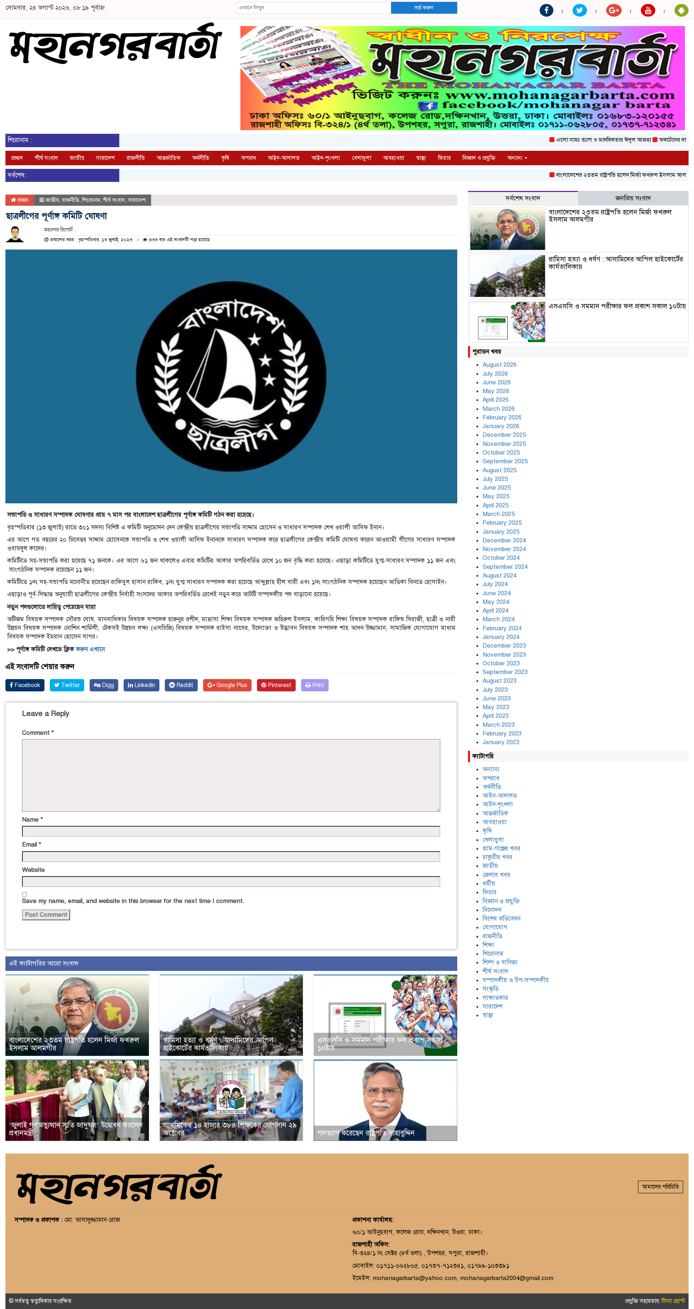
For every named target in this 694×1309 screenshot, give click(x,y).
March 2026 (499, 409)
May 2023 (496, 707)
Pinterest (278, 685)
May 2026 (496, 391)
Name (32, 819)
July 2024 (495, 584)
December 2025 (504, 435)
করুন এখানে (90, 649)
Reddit (184, 685)
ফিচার (444, 158)
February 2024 (502, 628)
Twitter (70, 685)
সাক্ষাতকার (495, 998)
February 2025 (502, 522)
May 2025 (496, 496)
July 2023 (495, 690)
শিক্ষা (488, 945)
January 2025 (501, 532)
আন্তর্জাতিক (168, 158)
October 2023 (501, 663)
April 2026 (496, 400)
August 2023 (500, 681)
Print (317, 685)
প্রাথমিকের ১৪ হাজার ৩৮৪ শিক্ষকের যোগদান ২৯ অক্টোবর (230, 1129)
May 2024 (496, 602)
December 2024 (504, 540)
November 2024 (504, 549)
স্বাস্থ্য (421, 158)
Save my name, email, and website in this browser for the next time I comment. (133, 901)
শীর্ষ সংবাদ (46, 158)
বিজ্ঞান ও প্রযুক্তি (479, 158)
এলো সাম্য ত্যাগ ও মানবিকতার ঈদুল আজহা (573, 140)
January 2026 (501, 426)
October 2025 (501, 452)
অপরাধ (248, 158)
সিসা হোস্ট (673, 1301)
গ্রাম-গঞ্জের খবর (501, 848)
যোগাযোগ (495, 927)
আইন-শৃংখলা (326, 158)
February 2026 (502, 417)
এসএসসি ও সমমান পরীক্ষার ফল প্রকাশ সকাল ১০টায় (379, 1044)
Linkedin (144, 685)
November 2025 (504, 444)
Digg (107, 685)
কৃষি (225, 158)
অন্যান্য (515, 158)
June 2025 (497, 487)
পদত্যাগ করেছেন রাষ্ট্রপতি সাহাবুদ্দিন (366, 1133)
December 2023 (504, 645)
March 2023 (499, 725)
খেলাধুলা (361, 158)
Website (33, 870)
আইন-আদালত (284, 158)
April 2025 (496, 505)
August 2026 (500, 364)
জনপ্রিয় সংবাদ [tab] (633, 198)
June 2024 (497, 593)
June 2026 (497, 382)
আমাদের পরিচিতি (660, 1186)
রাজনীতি (136, 158)
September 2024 (505, 567)
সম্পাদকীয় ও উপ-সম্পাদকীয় (516, 980)
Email (31, 844)
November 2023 (504, 654)
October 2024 (501, 558)
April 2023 (496, 716)
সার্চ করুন (423, 7)
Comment (38, 733)
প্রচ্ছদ (17, 158)
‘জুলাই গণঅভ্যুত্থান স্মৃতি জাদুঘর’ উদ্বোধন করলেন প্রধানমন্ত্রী (76, 1129)
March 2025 (499, 514)
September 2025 (505, 461)
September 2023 (505, 672)
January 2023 (501, 742)
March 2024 (499, 619)
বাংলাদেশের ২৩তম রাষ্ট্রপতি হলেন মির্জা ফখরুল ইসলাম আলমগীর (597, 175)
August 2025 (500, 470)
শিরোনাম (91, 200)
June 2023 (497, 698)
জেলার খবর (496, 875)
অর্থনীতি (200, 158)
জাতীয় (77, 158)
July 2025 (495, 479)
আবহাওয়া (393, 158)
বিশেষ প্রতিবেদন (501, 918)
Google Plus (231, 685)
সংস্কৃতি (490, 989)
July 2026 (495, 374)
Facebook (26, 685)
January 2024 (501, 637)
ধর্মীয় (489, 883)
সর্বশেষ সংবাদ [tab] (523, 198)
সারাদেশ (105, 158)
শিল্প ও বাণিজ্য (500, 962)
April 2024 (496, 610)
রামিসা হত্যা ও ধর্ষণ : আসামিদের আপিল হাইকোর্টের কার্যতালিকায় (218, 1044)
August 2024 (500, 575)
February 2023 (502, 733)
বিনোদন (492, 910)
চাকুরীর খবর (498, 857)
